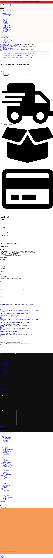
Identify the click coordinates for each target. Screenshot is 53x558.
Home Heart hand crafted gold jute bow (6, 49)
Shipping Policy (4, 362)
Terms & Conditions (5, 364)
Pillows (5, 21)
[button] (2, 307)
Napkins (5, 28)
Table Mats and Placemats (8, 25)
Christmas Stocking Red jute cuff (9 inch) (8, 331)
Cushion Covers (6, 23)
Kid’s (3, 369)
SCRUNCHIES (6, 36)
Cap (4, 35)
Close (1, 502)
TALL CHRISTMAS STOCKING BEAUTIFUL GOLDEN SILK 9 (14, 322)
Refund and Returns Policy (6, 363)
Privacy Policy (4, 365)
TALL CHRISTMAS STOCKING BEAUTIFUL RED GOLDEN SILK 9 (15, 313)
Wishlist (3, 382)
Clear (4, 73)
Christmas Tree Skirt (7, 39)
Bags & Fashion (4, 376)
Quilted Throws (6, 22)
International (3, 426)
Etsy (4, 393)
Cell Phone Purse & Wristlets (9, 18)
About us (3, 360)
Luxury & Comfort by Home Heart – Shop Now (11, 44)
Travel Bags (6, 17)
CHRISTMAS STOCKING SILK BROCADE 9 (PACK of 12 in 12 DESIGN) (16, 304)
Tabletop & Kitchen (5, 372)
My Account (4, 380)
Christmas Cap (6, 41)
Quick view (2, 308)
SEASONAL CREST (5, 371)
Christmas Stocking (7, 42)
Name (1, 291)
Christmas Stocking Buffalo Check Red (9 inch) (10, 340)
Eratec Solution (19, 430)
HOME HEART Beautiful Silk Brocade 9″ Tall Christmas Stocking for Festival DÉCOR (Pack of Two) (22, 348)
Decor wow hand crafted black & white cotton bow (8, 46)
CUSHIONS (4, 373)
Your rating (2, 281)
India (1, 407)
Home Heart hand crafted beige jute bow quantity (9, 74)
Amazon (1, 393)
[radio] (6, 69)
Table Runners (6, 24)
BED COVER (4, 374)
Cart (2, 381)
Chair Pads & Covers (7, 29)
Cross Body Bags (7, 15)
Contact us (4, 361)
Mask (5, 34)
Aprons (5, 31)
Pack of (1, 71)
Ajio (9, 393)
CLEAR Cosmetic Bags (8, 14)
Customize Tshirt (7, 33)
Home (1, 44)
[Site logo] (3, 4)
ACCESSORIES (5, 370)
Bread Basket (6, 30)
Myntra (6, 393)
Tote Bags (5, 16)
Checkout (3, 387)
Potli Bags (6, 440)
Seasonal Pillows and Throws (9, 40)
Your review (2, 289)
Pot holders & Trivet (7, 27)
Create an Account (3, 507)
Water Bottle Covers (7, 38)
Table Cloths (6, 26)
